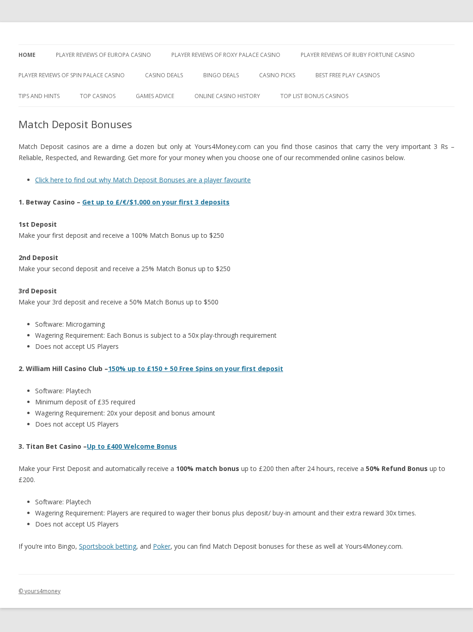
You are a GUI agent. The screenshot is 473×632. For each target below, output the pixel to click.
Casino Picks (277, 75)
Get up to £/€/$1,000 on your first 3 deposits (156, 202)
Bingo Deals (221, 75)
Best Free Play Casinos (347, 75)
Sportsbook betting (107, 546)
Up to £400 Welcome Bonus (132, 446)
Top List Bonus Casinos (314, 96)
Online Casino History (227, 96)
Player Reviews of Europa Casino (103, 55)
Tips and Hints (39, 96)
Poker (161, 546)
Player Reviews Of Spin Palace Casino (71, 75)
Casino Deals (164, 75)
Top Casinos (97, 96)
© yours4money (39, 591)
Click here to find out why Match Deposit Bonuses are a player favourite (143, 179)
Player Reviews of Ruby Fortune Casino (358, 55)
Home (27, 55)
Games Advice (155, 96)
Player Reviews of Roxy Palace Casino (225, 55)
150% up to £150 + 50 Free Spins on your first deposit (195, 368)
